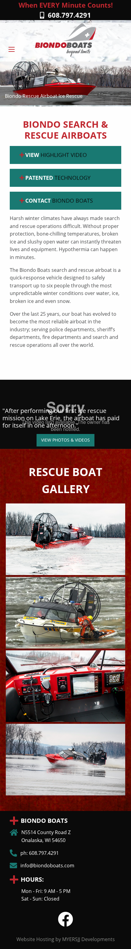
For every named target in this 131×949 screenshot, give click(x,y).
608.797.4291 (67, 15)
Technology (57, 177)
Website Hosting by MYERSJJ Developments (65, 939)
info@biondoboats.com (47, 865)
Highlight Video (56, 154)
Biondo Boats (59, 200)
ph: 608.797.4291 (39, 853)
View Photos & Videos (65, 440)
